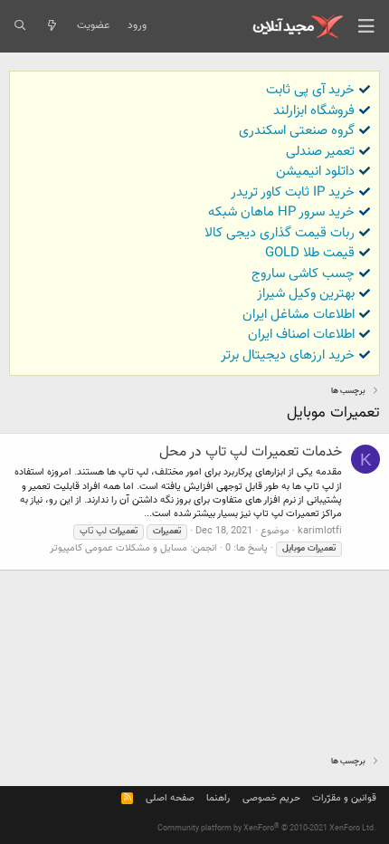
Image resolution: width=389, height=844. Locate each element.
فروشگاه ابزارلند (314, 111)
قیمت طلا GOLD (310, 253)
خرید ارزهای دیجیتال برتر (288, 355)
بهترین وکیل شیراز (306, 293)
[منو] (366, 26)
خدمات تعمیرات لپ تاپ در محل (250, 452)
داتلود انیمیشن (315, 171)
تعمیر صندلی (320, 151)
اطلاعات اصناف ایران (301, 334)
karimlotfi (320, 531)
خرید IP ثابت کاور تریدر (293, 192)
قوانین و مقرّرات (344, 798)
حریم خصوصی (271, 798)
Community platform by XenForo (266, 828)
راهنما (218, 798)
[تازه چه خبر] (51, 26)
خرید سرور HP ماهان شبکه (281, 212)
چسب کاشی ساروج (303, 274)
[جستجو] (19, 26)
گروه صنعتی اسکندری (297, 130)
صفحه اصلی (170, 798)
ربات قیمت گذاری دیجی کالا (279, 233)
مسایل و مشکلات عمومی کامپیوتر (118, 548)
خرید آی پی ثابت (310, 90)
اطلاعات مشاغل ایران (298, 314)
